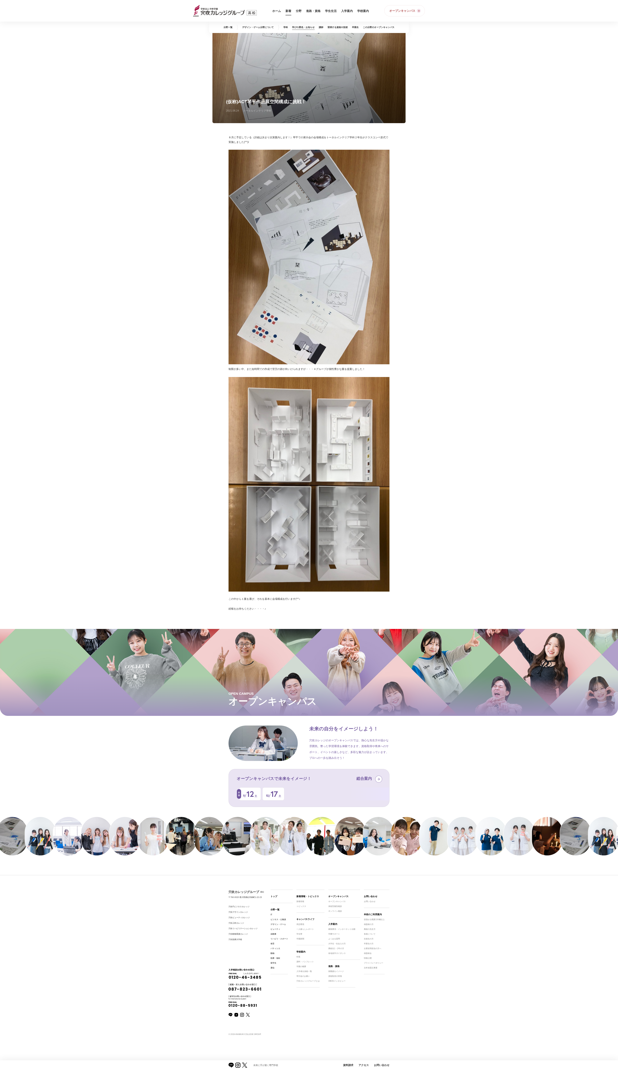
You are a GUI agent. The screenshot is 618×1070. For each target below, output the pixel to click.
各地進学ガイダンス (337, 953)
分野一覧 (275, 909)
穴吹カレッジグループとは (308, 981)
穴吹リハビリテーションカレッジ (243, 928)
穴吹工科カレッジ (236, 923)
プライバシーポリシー (373, 963)
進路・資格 (334, 966)
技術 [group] (338, 27)
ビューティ (275, 929)
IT (271, 915)
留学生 (273, 963)
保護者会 (368, 953)
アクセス (364, 1065)
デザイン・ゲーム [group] (258, 27)
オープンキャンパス (338, 896)
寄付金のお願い (303, 976)
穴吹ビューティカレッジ (239, 917)
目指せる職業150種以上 (374, 919)
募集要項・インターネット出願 (341, 929)
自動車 (273, 934)
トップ (274, 896)
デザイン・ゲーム (278, 924)
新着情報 (300, 901)
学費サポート (334, 934)
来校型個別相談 (335, 906)
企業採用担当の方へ (372, 948)
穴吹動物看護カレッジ (238, 934)
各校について (369, 934)
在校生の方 (369, 939)
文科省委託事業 (370, 968)
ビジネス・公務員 (278, 919)
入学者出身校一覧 (304, 971)
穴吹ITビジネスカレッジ (239, 906)
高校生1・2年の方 (336, 948)
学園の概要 (301, 966)
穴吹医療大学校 (235, 939)
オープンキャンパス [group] (378, 27)
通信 (272, 968)
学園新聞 (300, 939)
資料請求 (348, 1065)
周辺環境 (300, 924)
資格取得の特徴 (335, 976)
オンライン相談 (335, 911)
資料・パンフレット (305, 962)
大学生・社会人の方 (337, 944)
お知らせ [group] (303, 27)
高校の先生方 (369, 929)
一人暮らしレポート (305, 929)
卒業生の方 (369, 944)
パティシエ (275, 948)
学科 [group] (285, 27)
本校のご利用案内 (373, 914)
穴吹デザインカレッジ (238, 912)
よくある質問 (334, 939)
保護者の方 (369, 924)
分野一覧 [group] (228, 27)
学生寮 (299, 934)
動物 (272, 953)
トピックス (301, 906)
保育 (272, 944)
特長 (298, 957)
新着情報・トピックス (307, 896)
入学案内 (332, 924)
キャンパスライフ (305, 919)
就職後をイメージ (336, 971)
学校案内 (300, 951)
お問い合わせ (370, 896)
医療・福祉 (275, 958)
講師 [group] (321, 27)
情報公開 (368, 958)
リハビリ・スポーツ (279, 939)
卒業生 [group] (355, 27)
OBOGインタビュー (337, 981)
